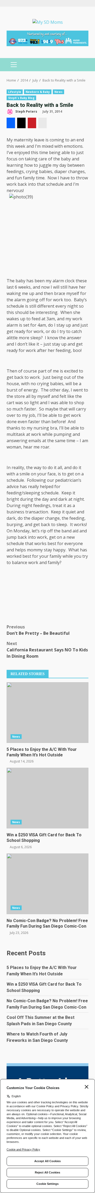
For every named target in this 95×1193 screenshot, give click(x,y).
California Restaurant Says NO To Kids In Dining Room (47, 650)
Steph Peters (26, 111)
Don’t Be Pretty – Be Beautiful (38, 630)
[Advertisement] (47, 38)
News (58, 92)
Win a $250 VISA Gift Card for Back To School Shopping (47, 798)
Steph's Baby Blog (21, 98)
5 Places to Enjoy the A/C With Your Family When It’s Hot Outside (47, 712)
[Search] (81, 65)
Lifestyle (14, 92)
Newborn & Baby (38, 92)
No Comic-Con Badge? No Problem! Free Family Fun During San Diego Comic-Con (47, 883)
